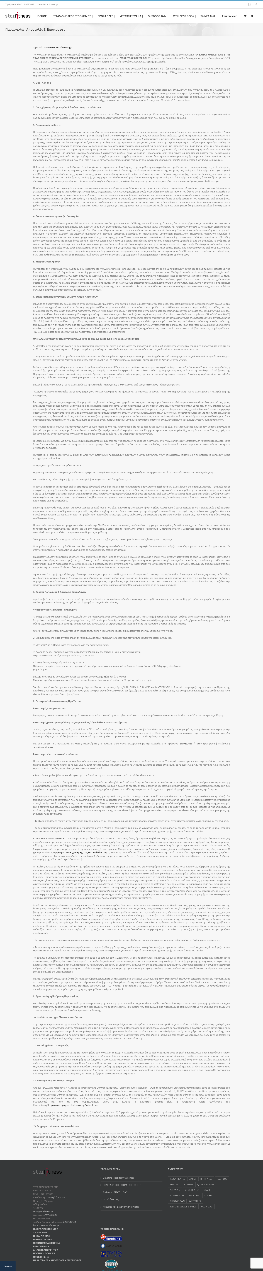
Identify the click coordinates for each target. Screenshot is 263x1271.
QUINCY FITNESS (205, 1184)
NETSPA (174, 1184)
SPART (207, 1189)
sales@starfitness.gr (48, 4)
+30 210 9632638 (25, 4)
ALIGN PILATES (177, 1178)
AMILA (192, 1178)
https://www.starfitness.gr (46, 1225)
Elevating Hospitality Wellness (118, 1177)
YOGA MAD (207, 1206)
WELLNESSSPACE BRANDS (183, 1206)
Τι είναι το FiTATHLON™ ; (116, 1192)
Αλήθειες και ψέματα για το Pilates (121, 1206)
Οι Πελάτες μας (111, 1199)
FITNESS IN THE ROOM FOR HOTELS (122, 1184)
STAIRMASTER (177, 1195)
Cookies (8, 1266)
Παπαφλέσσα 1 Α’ (55, 1197)
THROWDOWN (177, 1201)
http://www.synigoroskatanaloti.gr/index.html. (73, 1105)
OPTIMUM (188, 1184)
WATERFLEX (195, 1201)
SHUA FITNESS (192, 1189)
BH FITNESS (206, 1178)
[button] (252, 16)
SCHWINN (175, 1189)
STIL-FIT (208, 1195)
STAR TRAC (194, 1195)
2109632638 (186, 743)
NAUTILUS (222, 1178)
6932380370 (69, 1222)
